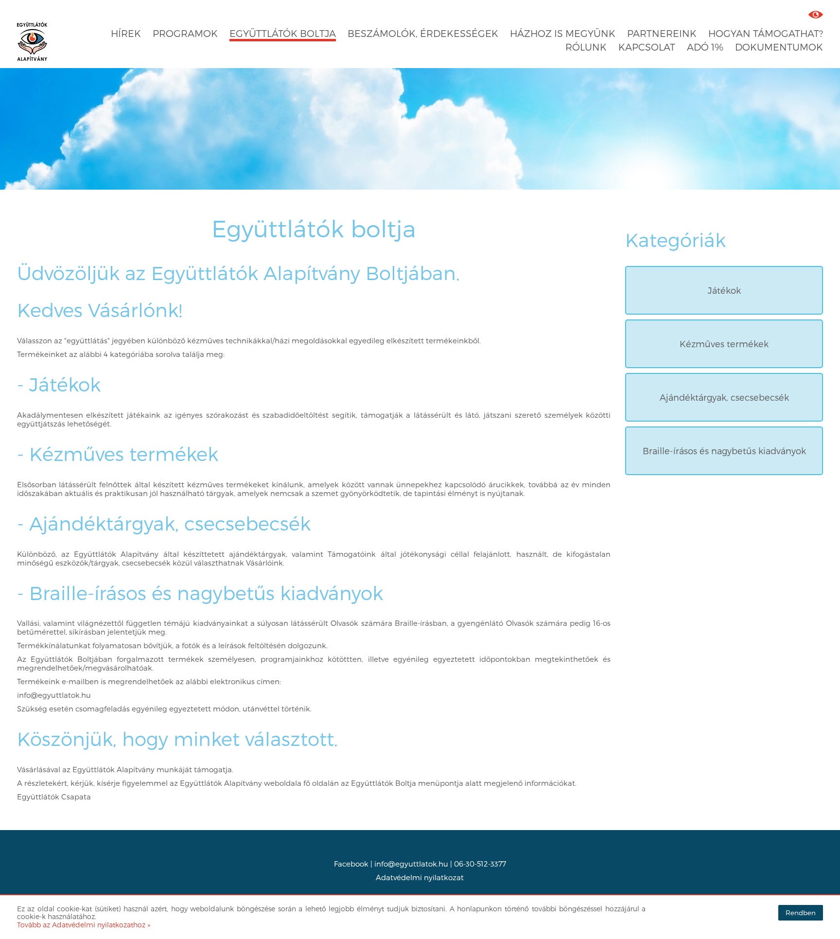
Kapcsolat (646, 47)
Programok (185, 33)
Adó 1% (705, 47)
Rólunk (586, 47)
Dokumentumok (779, 47)
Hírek (126, 33)
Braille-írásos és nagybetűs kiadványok (724, 450)
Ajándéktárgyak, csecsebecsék (724, 397)
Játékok (724, 290)
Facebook (351, 863)
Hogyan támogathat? (765, 33)
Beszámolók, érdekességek (423, 33)
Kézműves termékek (724, 343)
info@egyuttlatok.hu (411, 863)
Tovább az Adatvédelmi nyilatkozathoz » (83, 925)
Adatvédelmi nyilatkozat (420, 877)
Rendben (801, 912)
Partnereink (662, 33)
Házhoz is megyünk (562, 33)
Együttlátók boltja (282, 33)
